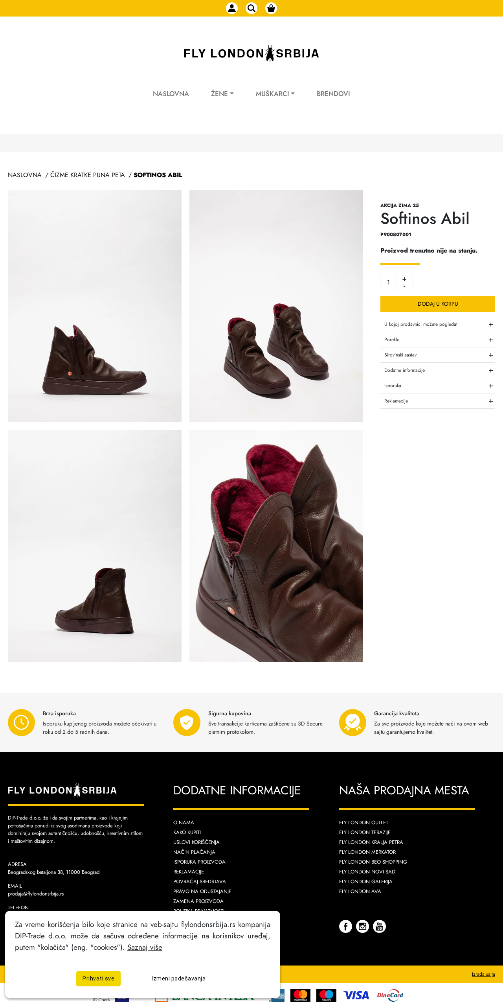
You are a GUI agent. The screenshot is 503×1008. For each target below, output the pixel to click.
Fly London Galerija (366, 881)
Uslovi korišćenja (196, 842)
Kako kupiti (187, 832)
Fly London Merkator (367, 852)
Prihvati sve (98, 978)
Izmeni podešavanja (179, 978)
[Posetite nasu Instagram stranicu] (363, 925)
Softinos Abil (158, 174)
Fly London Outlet (363, 822)
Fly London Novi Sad (367, 871)
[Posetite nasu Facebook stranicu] (346, 925)
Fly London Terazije (365, 832)
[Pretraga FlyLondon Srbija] (251, 8)
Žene (219, 93)
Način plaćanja (194, 852)
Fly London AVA (360, 891)
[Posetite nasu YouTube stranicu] (379, 925)
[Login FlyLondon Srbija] (232, 8)
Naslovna (171, 93)
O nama (183, 822)
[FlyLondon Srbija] (251, 54)
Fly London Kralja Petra (371, 842)
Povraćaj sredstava (199, 881)
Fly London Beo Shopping (373, 862)
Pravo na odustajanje (202, 891)
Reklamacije (188, 871)
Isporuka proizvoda (199, 862)
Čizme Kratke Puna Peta (87, 174)
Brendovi (333, 93)
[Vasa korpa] (271, 8)
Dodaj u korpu (438, 304)
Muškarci (272, 93)
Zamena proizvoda (198, 901)
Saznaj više (144, 947)
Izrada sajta (483, 974)
